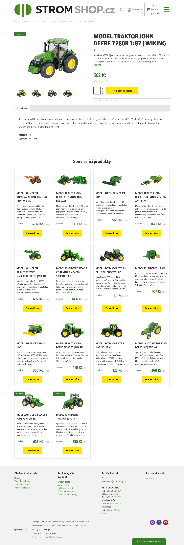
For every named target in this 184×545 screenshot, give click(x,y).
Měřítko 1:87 (44, 21)
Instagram (152, 522)
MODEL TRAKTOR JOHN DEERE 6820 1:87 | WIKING (70, 345)
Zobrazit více (32, 233)
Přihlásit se (137, 9)
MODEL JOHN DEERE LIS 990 (150, 268)
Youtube (165, 522)
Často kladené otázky (67, 494)
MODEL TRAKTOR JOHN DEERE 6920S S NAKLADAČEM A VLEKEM (150, 197)
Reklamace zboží (65, 488)
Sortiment (24, 21)
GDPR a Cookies (55, 537)
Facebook (159, 522)
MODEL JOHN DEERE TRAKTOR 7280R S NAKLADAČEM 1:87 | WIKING (32, 272)
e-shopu (41, 533)
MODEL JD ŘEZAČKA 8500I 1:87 (31, 345)
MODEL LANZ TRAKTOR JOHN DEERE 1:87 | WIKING (151, 345)
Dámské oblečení (22, 487)
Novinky (17, 478)
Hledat (119, 9)
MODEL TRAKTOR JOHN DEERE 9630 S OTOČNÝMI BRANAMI (69, 197)
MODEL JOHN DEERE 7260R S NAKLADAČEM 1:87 (32, 416)
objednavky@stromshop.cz (113, 481)
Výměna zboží (64, 485)
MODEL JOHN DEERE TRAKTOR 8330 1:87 (67, 416)
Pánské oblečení (21, 484)
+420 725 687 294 (113, 491)
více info (97, 65)
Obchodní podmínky (40, 537)
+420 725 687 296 (113, 497)
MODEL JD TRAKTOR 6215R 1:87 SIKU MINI (110, 345)
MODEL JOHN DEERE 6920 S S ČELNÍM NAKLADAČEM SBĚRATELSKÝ (71, 272)
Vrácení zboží (64, 482)
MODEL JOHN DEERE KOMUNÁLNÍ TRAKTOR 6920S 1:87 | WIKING (32, 197)
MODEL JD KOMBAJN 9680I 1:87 (110, 195)
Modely (34, 21)
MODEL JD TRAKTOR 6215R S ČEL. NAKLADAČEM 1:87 (111, 270)
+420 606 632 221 (113, 503)
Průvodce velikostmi (67, 491)
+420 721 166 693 (112, 510)
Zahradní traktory (22, 481)
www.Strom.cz (152, 478)
